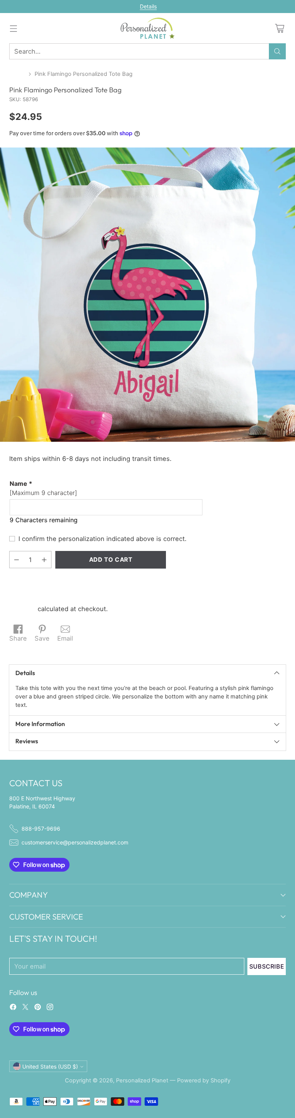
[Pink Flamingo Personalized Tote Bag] (147, 295)
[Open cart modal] (279, 28)
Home (17, 73)
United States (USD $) (50, 1066)
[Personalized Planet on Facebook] (13, 1008)
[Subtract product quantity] (16, 559)
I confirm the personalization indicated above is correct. (102, 539)
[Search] (277, 51)
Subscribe (266, 966)
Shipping (22, 609)
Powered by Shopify (203, 1080)
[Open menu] (13, 28)
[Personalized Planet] (147, 28)
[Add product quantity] (44, 559)
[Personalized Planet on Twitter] (25, 1008)
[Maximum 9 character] (43, 488)
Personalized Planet (142, 1080)
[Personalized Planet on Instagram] (50, 1008)
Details (148, 6)
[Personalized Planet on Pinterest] (37, 1008)
